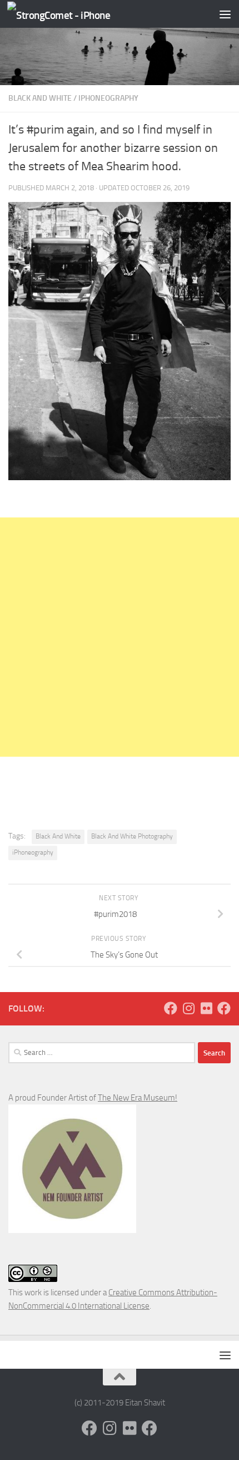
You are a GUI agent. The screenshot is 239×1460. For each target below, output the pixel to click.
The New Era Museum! (137, 1098)
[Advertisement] (119, 637)
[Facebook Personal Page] (170, 1008)
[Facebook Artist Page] (224, 1008)
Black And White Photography (132, 836)
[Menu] (225, 14)
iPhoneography (108, 98)
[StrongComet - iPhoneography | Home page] (76, 14)
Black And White (40, 98)
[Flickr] (206, 1008)
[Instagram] (188, 1008)
